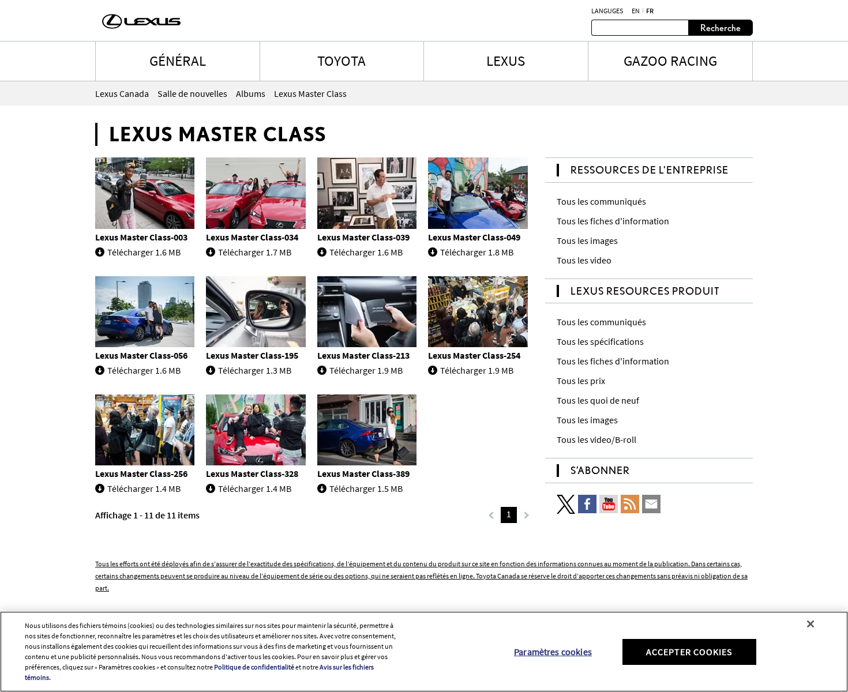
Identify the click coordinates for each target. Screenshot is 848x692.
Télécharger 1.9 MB (366, 370)
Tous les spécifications (600, 341)
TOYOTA (341, 60)
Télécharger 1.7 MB (254, 252)
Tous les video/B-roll (596, 439)
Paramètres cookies (553, 651)
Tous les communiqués (601, 201)
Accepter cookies (689, 651)
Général (177, 60)
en (636, 11)
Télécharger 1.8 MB (476, 252)
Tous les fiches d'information (613, 221)
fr (650, 11)
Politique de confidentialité (254, 667)
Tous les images (587, 240)
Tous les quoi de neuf (598, 400)
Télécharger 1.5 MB (366, 488)
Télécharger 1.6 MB (144, 252)
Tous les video (584, 260)
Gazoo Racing (670, 60)
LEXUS (505, 60)
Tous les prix (581, 380)
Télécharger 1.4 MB (144, 488)
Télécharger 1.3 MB (254, 370)
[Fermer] (810, 624)
